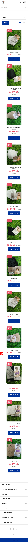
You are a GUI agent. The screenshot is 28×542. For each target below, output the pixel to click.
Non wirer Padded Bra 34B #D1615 (14, 168)
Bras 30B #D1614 (14, 350)
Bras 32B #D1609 (14, 278)
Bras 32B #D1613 (14, 314)
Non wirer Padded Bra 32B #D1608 (14, 89)
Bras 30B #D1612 (14, 207)
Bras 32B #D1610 (14, 52)
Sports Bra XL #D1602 (14, 424)
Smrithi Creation (7, 532)
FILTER (5, 23)
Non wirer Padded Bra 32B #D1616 (14, 128)
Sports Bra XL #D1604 (14, 386)
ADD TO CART (14, 59)
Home (3, 13)
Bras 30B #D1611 (14, 242)
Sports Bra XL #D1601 (14, 462)
